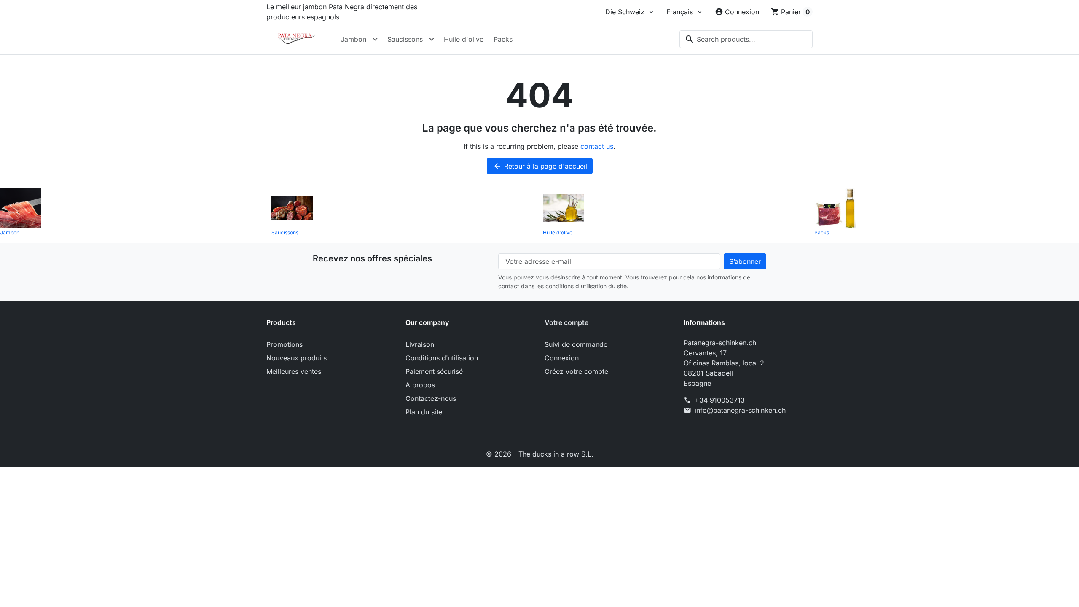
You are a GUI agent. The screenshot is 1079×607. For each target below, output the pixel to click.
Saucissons (405, 39)
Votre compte (566, 322)
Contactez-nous (430, 398)
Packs (503, 39)
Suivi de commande (576, 344)
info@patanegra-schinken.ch (740, 410)
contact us (596, 146)
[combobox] (746, 39)
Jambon (353, 39)
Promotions (284, 344)
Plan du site (423, 412)
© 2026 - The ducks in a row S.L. (539, 454)
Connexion (562, 358)
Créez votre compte (576, 371)
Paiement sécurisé (434, 371)
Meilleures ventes (293, 371)
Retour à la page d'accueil (540, 166)
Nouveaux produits (296, 358)
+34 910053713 (720, 400)
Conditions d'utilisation (441, 358)
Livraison (419, 344)
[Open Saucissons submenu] (431, 39)
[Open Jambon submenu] (375, 39)
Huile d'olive (463, 39)
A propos (420, 385)
